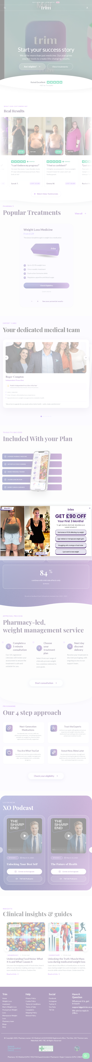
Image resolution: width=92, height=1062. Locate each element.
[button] (70, 532)
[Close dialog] (90, 508)
